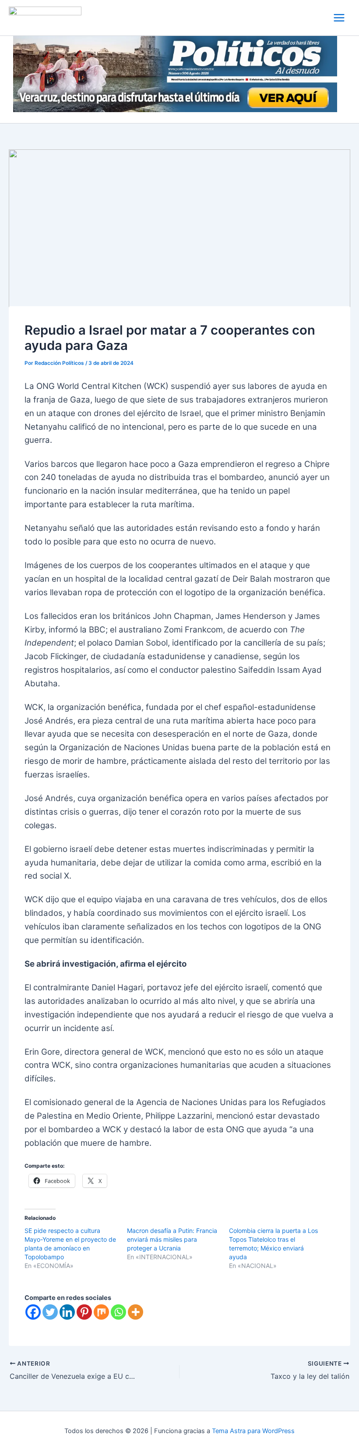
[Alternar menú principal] (339, 18)
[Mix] (101, 1312)
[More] (135, 1312)
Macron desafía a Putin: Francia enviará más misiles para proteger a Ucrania (172, 1239)
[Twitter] (50, 1312)
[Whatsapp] (118, 1312)
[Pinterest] (84, 1312)
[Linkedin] (67, 1312)
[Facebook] (33, 1312)
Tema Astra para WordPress (253, 1431)
